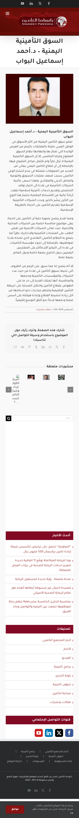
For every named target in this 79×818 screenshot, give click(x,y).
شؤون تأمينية (62, 684)
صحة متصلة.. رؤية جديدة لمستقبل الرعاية (43, 579)
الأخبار (67, 649)
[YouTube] (39, 733)
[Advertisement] (39, 478)
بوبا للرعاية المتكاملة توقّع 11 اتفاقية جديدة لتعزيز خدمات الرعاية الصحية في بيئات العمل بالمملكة (41, 565)
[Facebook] (69, 733)
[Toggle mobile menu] (8, 13)
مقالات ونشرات (43, 310)
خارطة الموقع (14, 761)
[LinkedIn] (49, 733)
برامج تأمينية (62, 667)
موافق (15, 809)
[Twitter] (59, 733)
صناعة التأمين (61, 693)
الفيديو (66, 658)
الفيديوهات (38, 761)
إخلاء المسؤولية (63, 761)
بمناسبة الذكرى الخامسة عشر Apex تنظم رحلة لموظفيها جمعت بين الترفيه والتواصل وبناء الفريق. (40, 606)
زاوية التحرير (63, 676)
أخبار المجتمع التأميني (56, 640)
